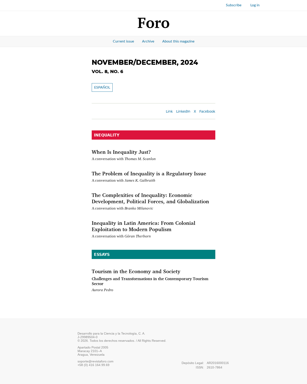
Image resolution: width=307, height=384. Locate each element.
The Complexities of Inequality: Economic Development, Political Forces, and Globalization (150, 198)
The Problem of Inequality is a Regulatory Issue (149, 173)
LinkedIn (183, 111)
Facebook (207, 111)
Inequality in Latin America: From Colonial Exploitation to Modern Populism (143, 226)
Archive (148, 41)
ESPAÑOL (102, 87)
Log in (255, 5)
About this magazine (178, 41)
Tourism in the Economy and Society (150, 277)
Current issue (123, 41)
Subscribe (233, 5)
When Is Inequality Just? (121, 152)
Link (169, 111)
